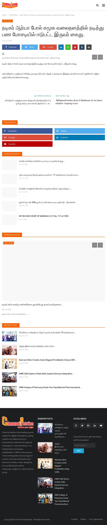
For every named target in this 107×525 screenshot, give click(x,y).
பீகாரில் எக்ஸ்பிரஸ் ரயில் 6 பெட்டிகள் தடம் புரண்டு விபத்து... (42, 161)
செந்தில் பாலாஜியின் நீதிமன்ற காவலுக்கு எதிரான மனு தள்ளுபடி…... (45, 189)
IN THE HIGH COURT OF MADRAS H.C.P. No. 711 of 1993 (43, 216)
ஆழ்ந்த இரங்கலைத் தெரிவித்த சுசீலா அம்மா (36, 346)
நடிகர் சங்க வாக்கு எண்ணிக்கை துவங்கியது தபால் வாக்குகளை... (32, 304)
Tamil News (13, 15)
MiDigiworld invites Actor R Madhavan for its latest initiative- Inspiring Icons (79, 102)
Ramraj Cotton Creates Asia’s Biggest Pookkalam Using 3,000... (47, 360)
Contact (74, 519)
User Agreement (96, 519)
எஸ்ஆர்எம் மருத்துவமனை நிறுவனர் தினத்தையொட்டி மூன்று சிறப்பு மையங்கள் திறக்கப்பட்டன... (28, 102)
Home (4, 15)
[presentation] (94, 57)
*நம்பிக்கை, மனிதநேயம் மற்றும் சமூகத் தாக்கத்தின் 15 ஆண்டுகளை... (47, 332)
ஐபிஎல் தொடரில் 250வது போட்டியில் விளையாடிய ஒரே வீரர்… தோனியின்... (48, 202)
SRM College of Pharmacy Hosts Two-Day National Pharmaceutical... (50, 387)
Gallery (83, 519)
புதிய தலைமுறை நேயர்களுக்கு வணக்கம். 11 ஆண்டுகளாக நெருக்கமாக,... (49, 175)
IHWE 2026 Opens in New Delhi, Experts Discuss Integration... (46, 374)
